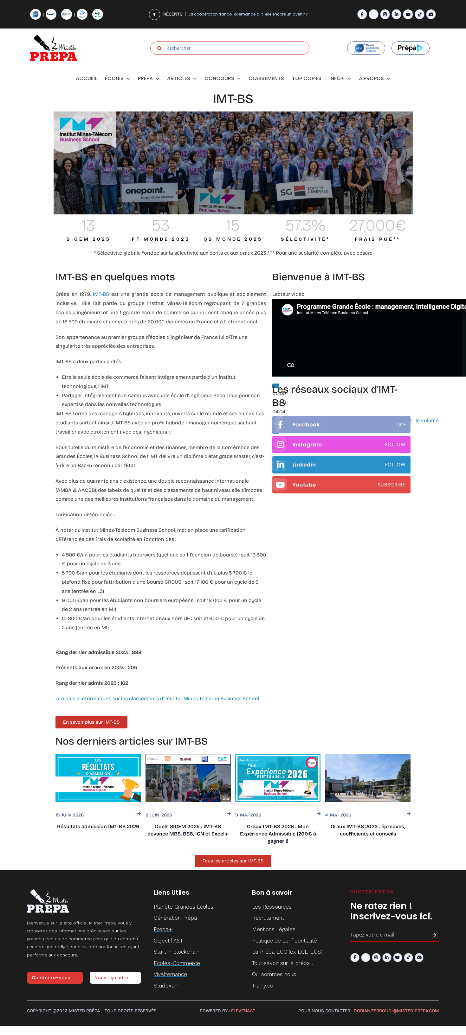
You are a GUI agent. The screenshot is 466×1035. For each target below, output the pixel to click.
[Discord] (431, 14)
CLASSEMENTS (266, 78)
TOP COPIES (306, 78)
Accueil (86, 78)
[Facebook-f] (362, 14)
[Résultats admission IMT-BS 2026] (98, 778)
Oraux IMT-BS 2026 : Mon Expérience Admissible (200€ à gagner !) (278, 833)
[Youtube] (408, 14)
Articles (178, 78)
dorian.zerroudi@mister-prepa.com (396, 1010)
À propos (371, 78)
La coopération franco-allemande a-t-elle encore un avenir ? (248, 14)
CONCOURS (219, 78)
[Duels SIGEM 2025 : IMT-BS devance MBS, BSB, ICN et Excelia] (188, 778)
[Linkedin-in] (396, 14)
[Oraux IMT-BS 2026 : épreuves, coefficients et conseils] (368, 778)
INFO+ (337, 78)
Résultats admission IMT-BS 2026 (98, 826)
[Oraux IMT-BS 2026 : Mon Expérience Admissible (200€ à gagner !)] (277, 778)
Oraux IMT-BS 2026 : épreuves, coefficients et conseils (368, 830)
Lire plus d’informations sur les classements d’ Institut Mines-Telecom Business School (157, 698)
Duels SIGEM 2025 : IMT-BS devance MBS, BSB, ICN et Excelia (188, 830)
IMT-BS (102, 294)
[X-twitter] (374, 14)
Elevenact (243, 1010)
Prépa (145, 78)
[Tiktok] (419, 14)
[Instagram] (385, 14)
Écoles (114, 78)
